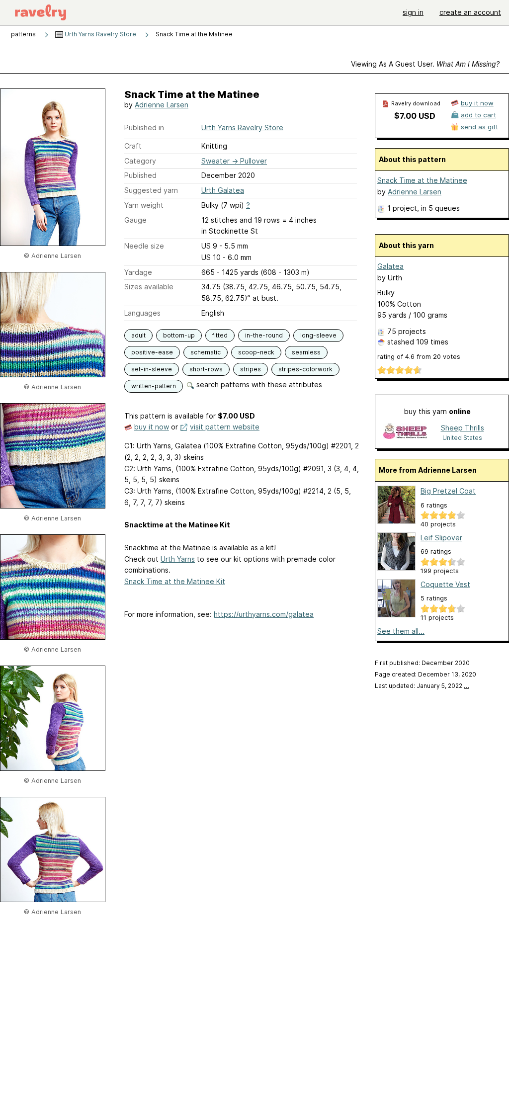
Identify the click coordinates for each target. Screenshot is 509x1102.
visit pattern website (224, 427)
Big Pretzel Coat (448, 491)
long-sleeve (318, 335)
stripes (250, 369)
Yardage (138, 272)
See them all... (400, 631)
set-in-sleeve (151, 369)
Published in (144, 127)
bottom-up (179, 335)
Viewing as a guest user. (425, 64)
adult (138, 335)
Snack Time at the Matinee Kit (174, 581)
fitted (220, 335)
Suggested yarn (151, 190)
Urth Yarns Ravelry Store (99, 34)
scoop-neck (256, 352)
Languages (142, 313)
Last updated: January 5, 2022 (422, 685)
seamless (306, 352)
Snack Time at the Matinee (422, 180)
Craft (133, 146)
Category (140, 161)
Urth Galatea (222, 190)
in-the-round (264, 335)
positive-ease (152, 352)
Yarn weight (144, 205)
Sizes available (148, 286)
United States (462, 437)
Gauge (135, 220)
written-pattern (153, 386)
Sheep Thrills (462, 428)
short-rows (206, 369)
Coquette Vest (445, 584)
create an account (470, 12)
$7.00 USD (414, 116)
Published (140, 175)
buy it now (151, 427)
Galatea (390, 266)
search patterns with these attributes (258, 384)
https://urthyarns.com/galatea (264, 614)
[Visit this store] (405, 432)
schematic (205, 352)
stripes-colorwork (305, 369)
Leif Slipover (441, 537)
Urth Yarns (178, 559)
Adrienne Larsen (161, 104)
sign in (413, 12)
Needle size (144, 246)
